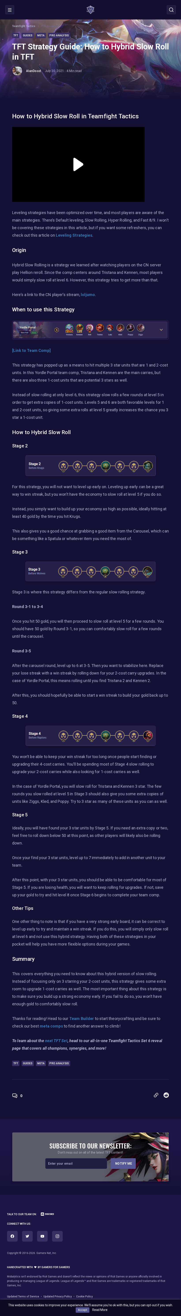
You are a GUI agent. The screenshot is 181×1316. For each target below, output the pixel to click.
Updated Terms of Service (23, 1296)
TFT (15, 35)
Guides (28, 35)
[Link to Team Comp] (31, 350)
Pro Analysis (49, 26)
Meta (41, 35)
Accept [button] (82, 1310)
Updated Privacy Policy (57, 1296)
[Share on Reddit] (166, 1095)
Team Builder (81, 1018)
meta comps (51, 1026)
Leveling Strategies (74, 235)
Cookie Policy (84, 1296)
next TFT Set (56, 1040)
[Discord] (46, 1215)
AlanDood (33, 71)
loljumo (88, 294)
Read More (99, 1310)
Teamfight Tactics (23, 26)
